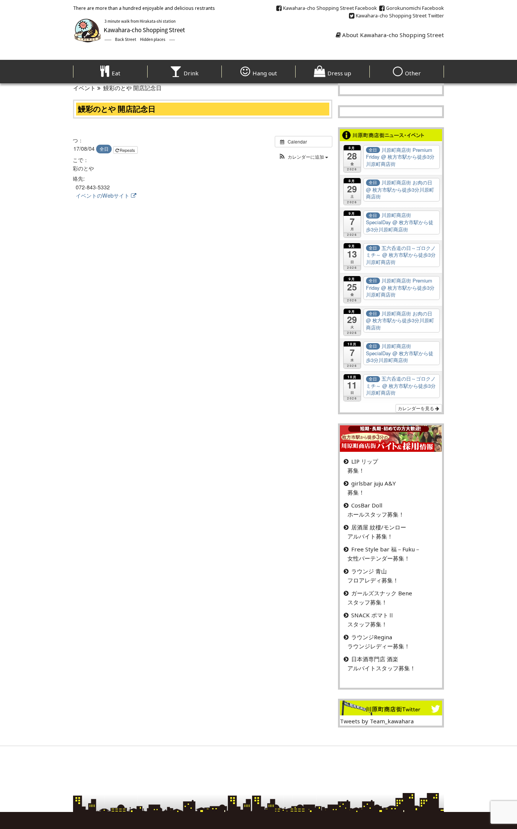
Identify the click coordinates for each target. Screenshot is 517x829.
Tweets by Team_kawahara (377, 721)
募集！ (355, 470)
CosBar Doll (366, 505)
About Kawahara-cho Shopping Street (393, 35)
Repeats (128, 150)
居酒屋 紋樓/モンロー (378, 527)
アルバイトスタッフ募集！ (381, 668)
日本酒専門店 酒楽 (374, 659)
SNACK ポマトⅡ (372, 615)
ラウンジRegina (371, 637)
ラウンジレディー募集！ (378, 646)
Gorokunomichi (415, 8)
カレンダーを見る (416, 408)
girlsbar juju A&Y (373, 483)
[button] (303, 156)
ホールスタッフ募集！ (375, 514)
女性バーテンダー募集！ (378, 558)
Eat (116, 73)
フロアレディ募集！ (373, 580)
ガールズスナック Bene (381, 593)
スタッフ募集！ (367, 602)
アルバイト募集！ (370, 536)
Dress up (339, 73)
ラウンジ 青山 (369, 571)
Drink (191, 73)
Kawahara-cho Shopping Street (330, 8)
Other (413, 73)
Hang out (264, 73)
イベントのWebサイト (102, 195)
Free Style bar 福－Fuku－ (385, 549)
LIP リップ (364, 461)
